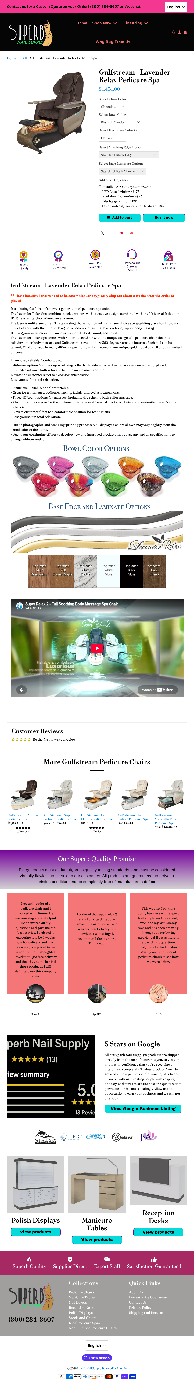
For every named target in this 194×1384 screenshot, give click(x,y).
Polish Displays (81, 1312)
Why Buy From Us (113, 42)
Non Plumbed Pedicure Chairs (93, 1328)
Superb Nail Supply (89, 1368)
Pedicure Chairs (81, 1292)
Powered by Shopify (114, 1368)
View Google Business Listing (143, 1108)
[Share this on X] (102, 233)
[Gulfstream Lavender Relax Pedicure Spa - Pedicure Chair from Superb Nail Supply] (51, 113)
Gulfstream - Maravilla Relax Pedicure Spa (166, 819)
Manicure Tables (82, 1297)
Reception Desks (82, 1307)
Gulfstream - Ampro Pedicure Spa (22, 817)
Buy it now (164, 217)
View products (35, 1232)
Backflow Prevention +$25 (122, 196)
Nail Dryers (78, 1302)
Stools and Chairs (82, 1318)
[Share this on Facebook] (112, 233)
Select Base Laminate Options (121, 163)
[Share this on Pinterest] (121, 233)
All (25, 58)
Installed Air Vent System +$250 (126, 187)
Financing (133, 23)
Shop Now (102, 23)
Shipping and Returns (146, 1312)
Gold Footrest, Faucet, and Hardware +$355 (134, 206)
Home (82, 23)
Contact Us (137, 1302)
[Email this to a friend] (131, 233)
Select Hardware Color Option (122, 130)
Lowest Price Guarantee (148, 1297)
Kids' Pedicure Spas (84, 1323)
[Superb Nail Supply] (31, 32)
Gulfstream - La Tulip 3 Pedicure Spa (133, 817)
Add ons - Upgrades (113, 180)
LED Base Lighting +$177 (120, 191)
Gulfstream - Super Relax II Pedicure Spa (60, 817)
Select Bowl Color (112, 114)
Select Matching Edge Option (120, 147)
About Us (136, 1292)
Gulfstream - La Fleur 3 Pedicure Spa (96, 817)
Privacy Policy (140, 1307)
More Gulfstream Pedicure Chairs (97, 762)
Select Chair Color (113, 99)
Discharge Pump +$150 (119, 201)
